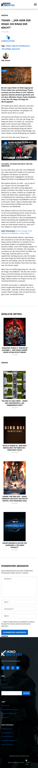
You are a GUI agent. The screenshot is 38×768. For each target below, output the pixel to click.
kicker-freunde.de (7, 744)
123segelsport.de (7, 733)
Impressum (5, 717)
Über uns (4, 684)
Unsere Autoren (6, 688)
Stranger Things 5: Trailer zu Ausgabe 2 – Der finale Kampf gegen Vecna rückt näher (15, 350)
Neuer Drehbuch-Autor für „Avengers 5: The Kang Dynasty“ (14, 545)
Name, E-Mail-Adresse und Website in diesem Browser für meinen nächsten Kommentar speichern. (18, 624)
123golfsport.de (6, 729)
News (4, 71)
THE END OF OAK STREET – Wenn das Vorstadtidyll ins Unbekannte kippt (14, 403)
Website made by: (16, 762)
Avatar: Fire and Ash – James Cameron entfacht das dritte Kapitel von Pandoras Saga (15, 498)
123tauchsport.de (7, 736)
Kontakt (4, 680)
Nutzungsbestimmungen (9, 709)
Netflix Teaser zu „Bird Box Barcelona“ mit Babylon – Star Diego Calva (15, 448)
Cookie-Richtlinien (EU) (8, 713)
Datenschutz (5, 706)
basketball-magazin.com (9, 740)
